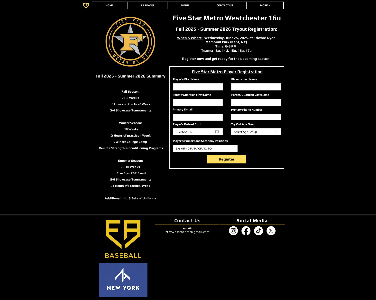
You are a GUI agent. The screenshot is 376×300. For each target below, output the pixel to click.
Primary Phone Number (246, 109)
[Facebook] (245, 230)
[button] (265, 5)
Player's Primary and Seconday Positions (200, 140)
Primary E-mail (183, 109)
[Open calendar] (217, 131)
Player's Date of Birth (189, 124)
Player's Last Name (244, 79)
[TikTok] (258, 230)
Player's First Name (186, 79)
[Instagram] (233, 230)
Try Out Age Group (243, 124)
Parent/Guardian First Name (192, 94)
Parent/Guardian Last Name (250, 94)
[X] (271, 230)
